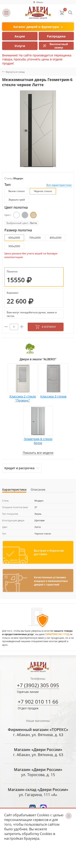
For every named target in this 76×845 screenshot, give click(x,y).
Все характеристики (59, 185)
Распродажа (56, 36)
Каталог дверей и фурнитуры (36, 27)
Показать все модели (38, 453)
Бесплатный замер (59, 45)
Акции (20, 36)
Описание (38, 489)
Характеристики (14, 489)
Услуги (20, 46)
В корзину (49, 327)
